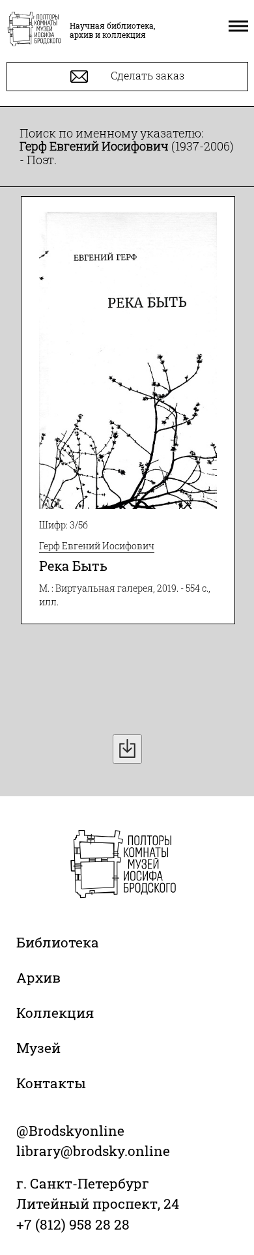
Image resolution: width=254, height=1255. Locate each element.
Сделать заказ (146, 75)
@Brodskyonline (70, 1130)
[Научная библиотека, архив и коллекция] (34, 30)
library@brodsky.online (93, 1151)
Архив (38, 977)
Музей (38, 1048)
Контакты (51, 1083)
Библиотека (57, 942)
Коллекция (55, 1012)
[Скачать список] (127, 749)
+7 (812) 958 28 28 (73, 1224)
